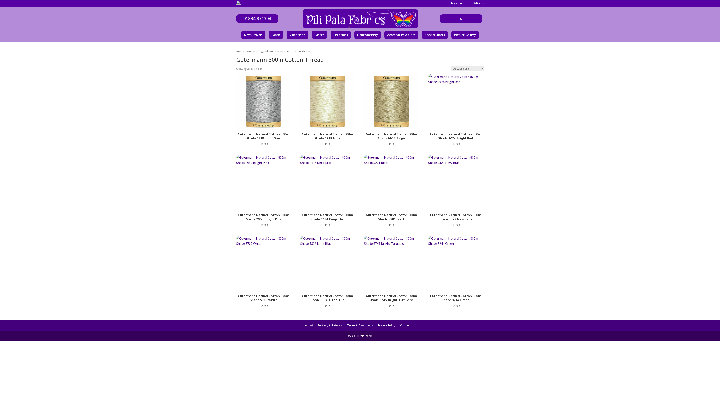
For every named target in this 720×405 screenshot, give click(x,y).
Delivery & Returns (330, 325)
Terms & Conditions (360, 325)
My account (458, 3)
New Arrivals (253, 35)
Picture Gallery (465, 35)
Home (240, 51)
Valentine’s (298, 35)
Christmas (340, 35)
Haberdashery (367, 35)
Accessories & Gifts (401, 35)
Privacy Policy (386, 325)
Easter (319, 35)
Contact (405, 325)
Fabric (276, 35)
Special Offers (435, 35)
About (309, 325)
